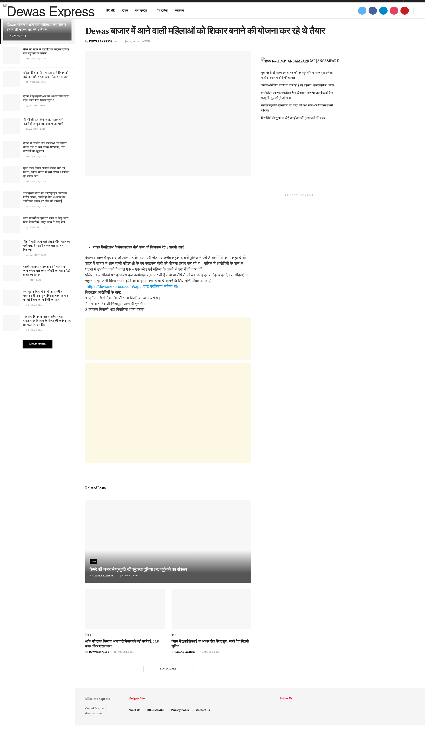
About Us (134, 710)
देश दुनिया (162, 10)
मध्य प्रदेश (141, 10)
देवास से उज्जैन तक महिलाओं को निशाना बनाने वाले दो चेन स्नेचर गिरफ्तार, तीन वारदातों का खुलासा (45, 147)
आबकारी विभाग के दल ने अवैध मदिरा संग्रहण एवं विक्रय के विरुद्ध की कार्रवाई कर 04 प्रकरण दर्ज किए (47, 320)
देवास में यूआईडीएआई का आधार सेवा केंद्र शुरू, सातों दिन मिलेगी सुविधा (46, 98)
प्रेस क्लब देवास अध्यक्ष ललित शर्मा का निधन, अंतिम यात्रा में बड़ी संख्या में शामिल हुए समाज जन (46, 172)
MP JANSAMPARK (324, 61)
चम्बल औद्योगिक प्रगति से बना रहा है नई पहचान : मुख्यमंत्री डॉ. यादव (297, 85)
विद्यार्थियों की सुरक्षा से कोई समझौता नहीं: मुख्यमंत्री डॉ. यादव (293, 118)
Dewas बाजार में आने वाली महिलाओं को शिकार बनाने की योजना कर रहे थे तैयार (36, 27)
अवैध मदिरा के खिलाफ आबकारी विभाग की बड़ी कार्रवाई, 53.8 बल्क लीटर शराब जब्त (45, 75)
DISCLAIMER (156, 710)
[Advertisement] (168, 214)
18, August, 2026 (124, 652)
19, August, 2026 (128, 575)
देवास (125, 10)
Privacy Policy (180, 710)
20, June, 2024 (129, 42)
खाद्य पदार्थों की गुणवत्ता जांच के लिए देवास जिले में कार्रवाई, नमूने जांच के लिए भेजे (45, 220)
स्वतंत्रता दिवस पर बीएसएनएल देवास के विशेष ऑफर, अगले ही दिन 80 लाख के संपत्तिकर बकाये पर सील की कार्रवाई (45, 197)
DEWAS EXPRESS (100, 42)
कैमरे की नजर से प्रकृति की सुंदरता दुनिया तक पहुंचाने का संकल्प (46, 51)
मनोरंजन (179, 10)
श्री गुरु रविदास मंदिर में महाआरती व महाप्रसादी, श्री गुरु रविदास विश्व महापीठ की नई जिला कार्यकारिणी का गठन (45, 295)
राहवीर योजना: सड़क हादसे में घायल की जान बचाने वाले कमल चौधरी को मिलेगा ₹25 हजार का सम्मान (46, 270)
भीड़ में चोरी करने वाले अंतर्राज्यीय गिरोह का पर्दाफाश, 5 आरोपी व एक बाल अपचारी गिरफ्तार (46, 245)
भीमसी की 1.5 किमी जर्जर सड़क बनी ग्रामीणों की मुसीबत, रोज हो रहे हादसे (43, 121)
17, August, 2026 (210, 652)
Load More (37, 344)
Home (110, 10)
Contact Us (203, 710)
